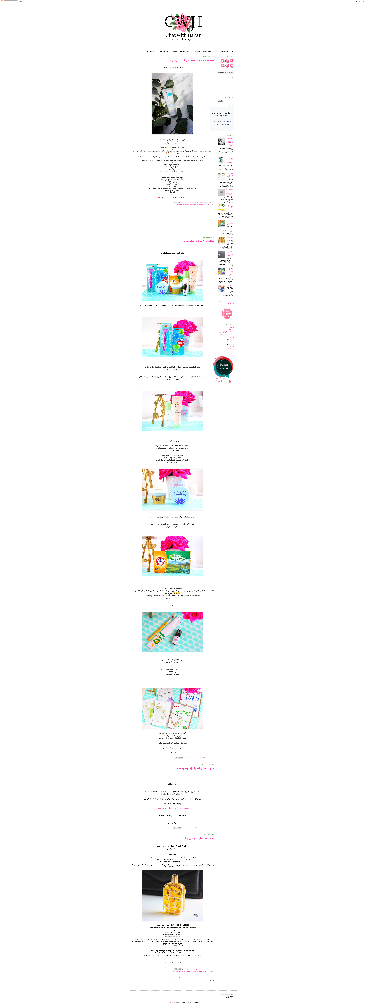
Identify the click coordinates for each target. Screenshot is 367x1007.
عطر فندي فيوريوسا (188, 971)
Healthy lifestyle (185, 51)
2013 (230, 351)
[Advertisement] (172, 222)
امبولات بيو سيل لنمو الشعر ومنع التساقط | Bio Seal (229, 207)
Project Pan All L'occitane (229, 238)
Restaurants (207, 51)
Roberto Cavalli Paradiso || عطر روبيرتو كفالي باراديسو (230, 272)
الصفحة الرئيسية (176, 977)
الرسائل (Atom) (203, 980)
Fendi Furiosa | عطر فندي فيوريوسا (199, 838)
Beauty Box (225, 51)
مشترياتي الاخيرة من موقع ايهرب (199, 241)
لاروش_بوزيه (206, 204)
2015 (230, 346)
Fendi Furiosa (175, 971)
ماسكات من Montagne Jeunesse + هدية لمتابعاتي (229, 222)
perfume (181, 971)
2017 (230, 342)
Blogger (169, 1002)
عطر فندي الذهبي (197, 971)
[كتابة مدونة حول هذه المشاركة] (179, 202)
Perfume (197, 51)
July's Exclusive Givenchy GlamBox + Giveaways (230, 254)
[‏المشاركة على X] (177, 202)
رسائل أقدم (134, 977)
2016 (230, 344)
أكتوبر (229, 329)
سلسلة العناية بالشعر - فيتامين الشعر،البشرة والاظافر (229, 192)
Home (234, 51)
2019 (230, 337)
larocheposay (193, 204)
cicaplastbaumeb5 (185, 204)
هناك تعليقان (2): (188, 969)
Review (216, 51)
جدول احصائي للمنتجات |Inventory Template (195, 768)
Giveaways (174, 51)
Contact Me (151, 51)
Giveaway (230, 285)
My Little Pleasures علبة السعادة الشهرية (230, 176)
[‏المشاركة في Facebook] (175, 202)
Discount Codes (162, 51)
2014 (230, 348)
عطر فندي (203, 971)
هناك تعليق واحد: (187, 202)
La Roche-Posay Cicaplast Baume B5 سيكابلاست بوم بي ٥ (192, 61)
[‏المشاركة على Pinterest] (174, 202)
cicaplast (179, 204)
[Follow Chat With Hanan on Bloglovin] (226, 73)
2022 (230, 327)
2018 (230, 339)
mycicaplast (200, 204)
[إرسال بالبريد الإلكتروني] (181, 202)
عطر (208, 971)
